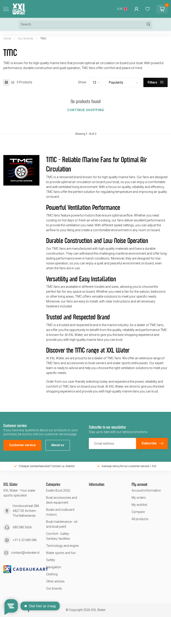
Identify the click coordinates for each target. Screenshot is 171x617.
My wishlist (139, 505)
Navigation (53, 567)
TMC (43, 38)
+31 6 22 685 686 (25, 540)
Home (7, 38)
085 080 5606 (22, 527)
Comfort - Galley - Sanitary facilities (58, 536)
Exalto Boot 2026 (58, 490)
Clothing (52, 574)
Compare (138, 512)
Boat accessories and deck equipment (61, 500)
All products (140, 519)
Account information (146, 490)
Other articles (55, 581)
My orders (139, 497)
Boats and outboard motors (60, 512)
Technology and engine (62, 546)
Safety (50, 560)
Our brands (25, 38)
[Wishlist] (147, 8)
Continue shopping (85, 110)
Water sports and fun (61, 553)
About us (57, 445)
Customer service (22, 445)
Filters (153, 82)
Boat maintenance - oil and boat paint (61, 524)
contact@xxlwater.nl (25, 552)
